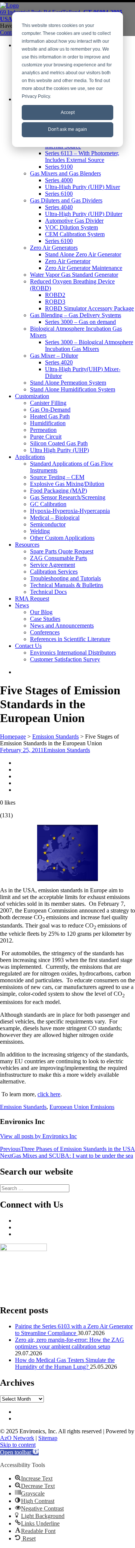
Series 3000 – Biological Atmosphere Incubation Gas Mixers (89, 345)
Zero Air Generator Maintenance (83, 268)
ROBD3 (55, 301)
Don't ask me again (67, 129)
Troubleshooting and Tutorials (65, 578)
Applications (30, 457)
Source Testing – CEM (57, 477)
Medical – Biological (55, 517)
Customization (32, 396)
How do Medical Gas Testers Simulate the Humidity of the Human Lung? (65, 1363)
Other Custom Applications (62, 538)
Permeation (43, 430)
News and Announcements (62, 625)
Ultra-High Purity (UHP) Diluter (83, 214)
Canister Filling (48, 403)
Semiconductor (48, 524)
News (22, 605)
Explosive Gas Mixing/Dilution (67, 484)
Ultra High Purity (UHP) (59, 450)
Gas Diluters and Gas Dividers (66, 200)
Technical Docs (48, 592)
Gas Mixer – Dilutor (54, 355)
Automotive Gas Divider (74, 220)
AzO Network (17, 1438)
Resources (27, 544)
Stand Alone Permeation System (68, 382)
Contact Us (28, 646)
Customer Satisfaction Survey (65, 659)
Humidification (48, 423)
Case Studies (45, 619)
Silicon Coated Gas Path (59, 443)
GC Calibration (48, 504)
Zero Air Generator (67, 261)
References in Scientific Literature (70, 639)
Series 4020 (59, 362)
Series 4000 (59, 180)
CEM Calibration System (75, 234)
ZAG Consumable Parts (58, 558)
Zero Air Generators (54, 247)
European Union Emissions (82, 1107)
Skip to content (18, 1445)
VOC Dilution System (71, 227)
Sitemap (47, 1438)
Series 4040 (59, 207)
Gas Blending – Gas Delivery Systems (75, 315)
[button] (19, 1452)
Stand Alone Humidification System (72, 389)
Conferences (45, 632)
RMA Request (32, 598)
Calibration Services (54, 571)
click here (49, 1094)
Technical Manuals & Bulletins (66, 585)
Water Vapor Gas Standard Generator (74, 274)
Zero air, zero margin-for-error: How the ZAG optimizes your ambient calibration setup (69, 1343)
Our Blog (41, 612)
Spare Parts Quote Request (61, 551)
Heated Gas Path (50, 416)
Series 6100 (59, 193)
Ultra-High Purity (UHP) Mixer (82, 187)
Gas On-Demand (50, 409)
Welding (40, 531)
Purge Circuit (46, 436)
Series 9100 (59, 166)
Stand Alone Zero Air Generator (83, 254)
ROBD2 (55, 295)
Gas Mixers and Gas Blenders (65, 173)
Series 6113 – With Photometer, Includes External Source (82, 156)
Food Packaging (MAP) (58, 490)
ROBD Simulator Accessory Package (89, 308)
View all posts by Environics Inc (38, 1136)
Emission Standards (55, 736)
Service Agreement (52, 565)
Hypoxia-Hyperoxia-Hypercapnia (70, 511)
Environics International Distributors (73, 652)
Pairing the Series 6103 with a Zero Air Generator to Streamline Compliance (74, 1329)
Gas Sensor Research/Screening (67, 497)
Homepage (13, 736)
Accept (68, 112)
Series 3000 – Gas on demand (80, 322)
